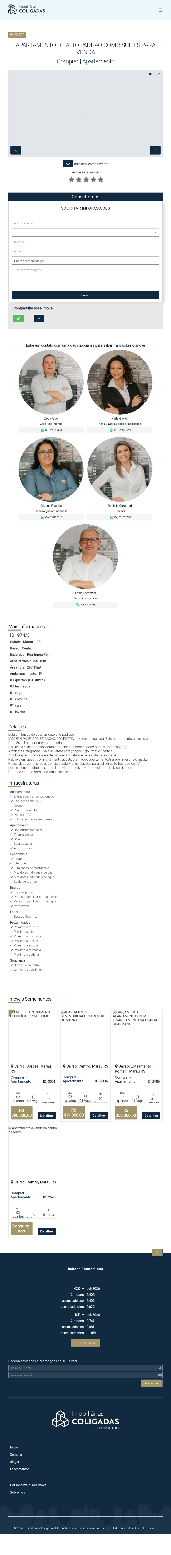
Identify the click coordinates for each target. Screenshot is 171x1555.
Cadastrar (151, 1383)
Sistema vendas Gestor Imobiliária (134, 1528)
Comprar (16, 1455)
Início (14, 1447)
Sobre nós (17, 1492)
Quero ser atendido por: (29, 261)
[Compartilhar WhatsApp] (18, 318)
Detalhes (47, 1116)
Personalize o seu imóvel (28, 1485)
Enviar (85, 295)
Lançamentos (20, 1469)
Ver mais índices (85, 1343)
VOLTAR (18, 35)
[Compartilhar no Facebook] (39, 318)
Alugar (14, 1462)
